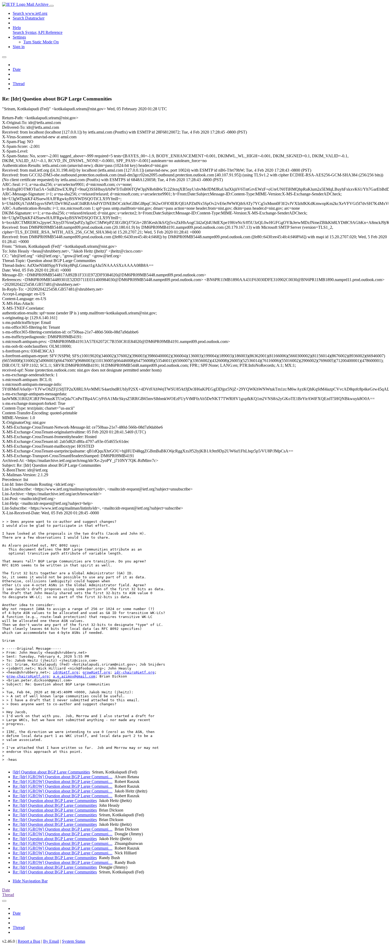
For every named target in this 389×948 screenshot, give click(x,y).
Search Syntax (25, 32)
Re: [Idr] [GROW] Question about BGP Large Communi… (62, 777)
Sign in (19, 46)
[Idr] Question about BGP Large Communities (51, 772)
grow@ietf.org (96, 672)
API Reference (50, 32)
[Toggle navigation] (51, 6)
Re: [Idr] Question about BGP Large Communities (55, 800)
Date (17, 69)
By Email (51, 941)
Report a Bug (29, 941)
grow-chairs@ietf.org (27, 676)
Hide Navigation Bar (30, 881)
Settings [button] (19, 37)
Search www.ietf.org (30, 13)
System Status (73, 941)
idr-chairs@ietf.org (134, 672)
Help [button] (17, 27)
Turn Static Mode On (41, 42)
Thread (19, 83)
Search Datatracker (28, 18)
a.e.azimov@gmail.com (74, 676)
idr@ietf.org (65, 672)
